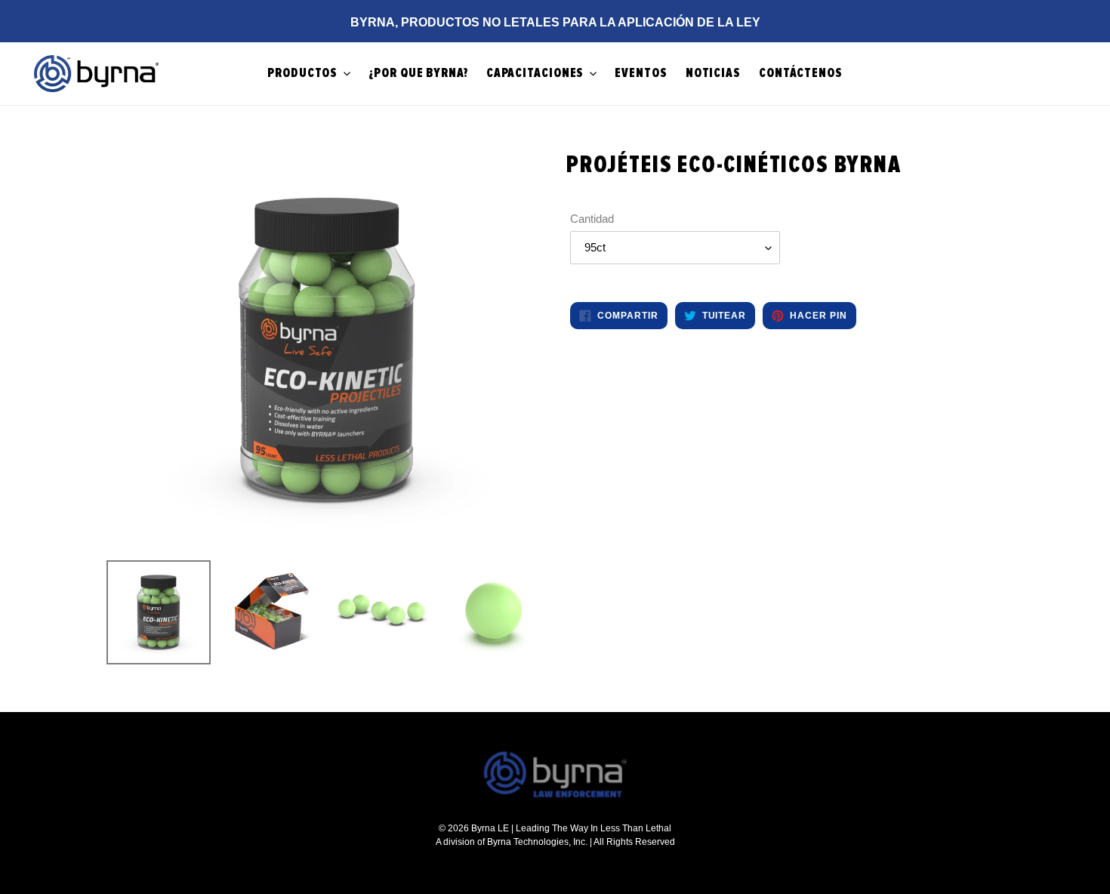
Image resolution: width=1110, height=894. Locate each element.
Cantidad (592, 218)
